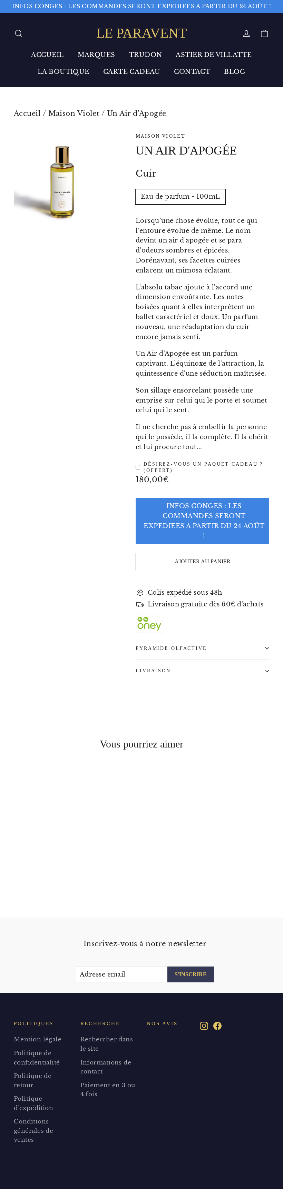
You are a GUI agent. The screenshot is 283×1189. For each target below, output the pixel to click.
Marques (96, 55)
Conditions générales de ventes (33, 1131)
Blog (234, 72)
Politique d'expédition (33, 1103)
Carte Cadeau (131, 72)
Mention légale (37, 1039)
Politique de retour (32, 1080)
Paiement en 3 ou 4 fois (107, 1090)
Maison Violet (74, 113)
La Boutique (63, 72)
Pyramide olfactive (171, 648)
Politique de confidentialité (37, 1058)
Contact (192, 72)
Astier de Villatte (214, 55)
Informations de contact (105, 1067)
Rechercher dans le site (106, 1044)
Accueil (47, 55)
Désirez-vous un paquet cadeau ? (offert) (203, 467)
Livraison (153, 670)
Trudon (145, 55)
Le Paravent (141, 33)
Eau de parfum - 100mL (180, 196)
